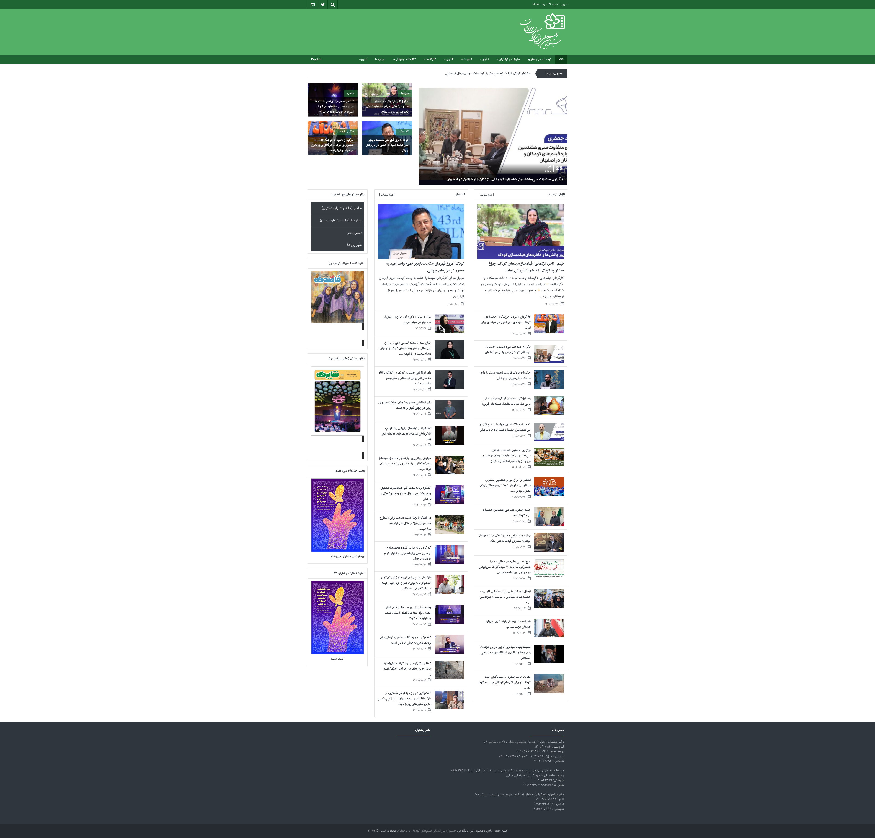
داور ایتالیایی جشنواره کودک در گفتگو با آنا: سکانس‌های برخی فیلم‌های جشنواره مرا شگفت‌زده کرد (405, 378)
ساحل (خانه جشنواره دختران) (342, 208)
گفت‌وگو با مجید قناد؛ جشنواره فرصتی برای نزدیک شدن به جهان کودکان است (405, 640)
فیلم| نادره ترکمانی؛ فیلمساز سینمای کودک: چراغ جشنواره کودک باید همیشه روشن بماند (495, 179)
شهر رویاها (354, 245)
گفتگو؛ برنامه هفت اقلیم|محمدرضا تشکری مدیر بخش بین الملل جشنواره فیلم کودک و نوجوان (406, 493)
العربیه (363, 59)
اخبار (485, 59)
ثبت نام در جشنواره (539, 59)
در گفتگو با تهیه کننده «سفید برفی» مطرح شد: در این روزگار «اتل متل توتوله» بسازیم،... (405, 523)
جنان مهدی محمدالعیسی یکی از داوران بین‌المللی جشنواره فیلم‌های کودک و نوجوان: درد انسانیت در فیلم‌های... (405, 348)
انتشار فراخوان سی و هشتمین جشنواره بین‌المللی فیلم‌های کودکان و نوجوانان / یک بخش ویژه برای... (505, 485)
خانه (561, 59)
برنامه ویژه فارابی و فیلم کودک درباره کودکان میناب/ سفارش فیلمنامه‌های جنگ (504, 538)
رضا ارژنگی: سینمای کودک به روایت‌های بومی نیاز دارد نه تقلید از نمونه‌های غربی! (506, 401)
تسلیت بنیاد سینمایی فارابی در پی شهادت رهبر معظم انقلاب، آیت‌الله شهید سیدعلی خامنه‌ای (505, 653)
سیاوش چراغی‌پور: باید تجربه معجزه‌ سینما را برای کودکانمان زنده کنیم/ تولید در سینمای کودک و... (405, 464)
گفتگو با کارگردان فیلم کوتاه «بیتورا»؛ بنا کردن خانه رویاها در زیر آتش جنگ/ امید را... (407, 669)
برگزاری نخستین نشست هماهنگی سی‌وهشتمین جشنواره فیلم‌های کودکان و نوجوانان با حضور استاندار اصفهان (507, 456)
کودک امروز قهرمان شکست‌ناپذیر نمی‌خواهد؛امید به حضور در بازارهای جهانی (387, 145)
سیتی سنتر (354, 232)
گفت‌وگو (404, 131)
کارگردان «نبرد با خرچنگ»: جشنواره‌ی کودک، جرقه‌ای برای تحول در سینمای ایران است (332, 145)
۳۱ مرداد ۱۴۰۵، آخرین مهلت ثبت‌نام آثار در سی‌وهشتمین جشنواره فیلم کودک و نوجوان (505, 427)
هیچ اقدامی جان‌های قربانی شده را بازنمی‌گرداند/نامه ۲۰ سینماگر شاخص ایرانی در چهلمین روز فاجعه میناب (505, 567)
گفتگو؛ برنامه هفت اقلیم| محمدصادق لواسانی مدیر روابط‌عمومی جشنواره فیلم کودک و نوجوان (407, 553)
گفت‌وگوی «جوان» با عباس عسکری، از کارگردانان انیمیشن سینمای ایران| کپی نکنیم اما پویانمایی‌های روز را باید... (404, 699)
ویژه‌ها (405, 93)
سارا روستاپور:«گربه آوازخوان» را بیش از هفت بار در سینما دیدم (407, 319)
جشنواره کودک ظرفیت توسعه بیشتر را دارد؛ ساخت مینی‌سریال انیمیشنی (488, 73)
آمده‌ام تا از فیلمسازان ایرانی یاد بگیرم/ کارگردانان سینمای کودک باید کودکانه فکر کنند (406, 434)
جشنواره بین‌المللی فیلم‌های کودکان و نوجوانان (426, 830)
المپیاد (468, 59)
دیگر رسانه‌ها (346, 131)
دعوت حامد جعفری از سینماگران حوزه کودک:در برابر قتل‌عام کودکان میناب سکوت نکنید (504, 682)
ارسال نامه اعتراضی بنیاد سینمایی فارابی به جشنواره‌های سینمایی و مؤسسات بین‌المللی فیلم (505, 597)
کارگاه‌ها (431, 59)
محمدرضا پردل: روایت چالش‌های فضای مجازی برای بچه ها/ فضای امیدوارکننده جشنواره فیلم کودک (408, 613)
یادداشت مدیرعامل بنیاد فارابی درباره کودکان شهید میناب (508, 624)
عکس (350, 93)
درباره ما (380, 59)
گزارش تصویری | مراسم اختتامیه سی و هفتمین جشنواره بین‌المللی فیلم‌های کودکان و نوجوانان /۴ (334, 106)
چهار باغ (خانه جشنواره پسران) (341, 220)
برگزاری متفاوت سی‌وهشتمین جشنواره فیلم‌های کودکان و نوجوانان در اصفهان (508, 349)
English (316, 59)
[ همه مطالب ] (486, 195)
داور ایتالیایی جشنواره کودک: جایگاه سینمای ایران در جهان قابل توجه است (404, 405)
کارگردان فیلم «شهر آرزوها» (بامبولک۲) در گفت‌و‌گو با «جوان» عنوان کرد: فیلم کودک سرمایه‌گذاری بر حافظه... (406, 583)
